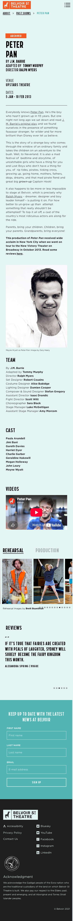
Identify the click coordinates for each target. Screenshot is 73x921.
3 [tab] (59, 688)
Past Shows (23, 13)
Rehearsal (13, 550)
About (6, 13)
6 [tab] (66, 688)
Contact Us (10, 839)
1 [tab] (54, 688)
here (20, 253)
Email (10, 762)
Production (47, 550)
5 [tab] (64, 688)
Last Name (13, 745)
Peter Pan (36, 112)
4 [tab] (61, 688)
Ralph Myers (14, 196)
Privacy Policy (12, 832)
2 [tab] (56, 688)
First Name (14, 728)
